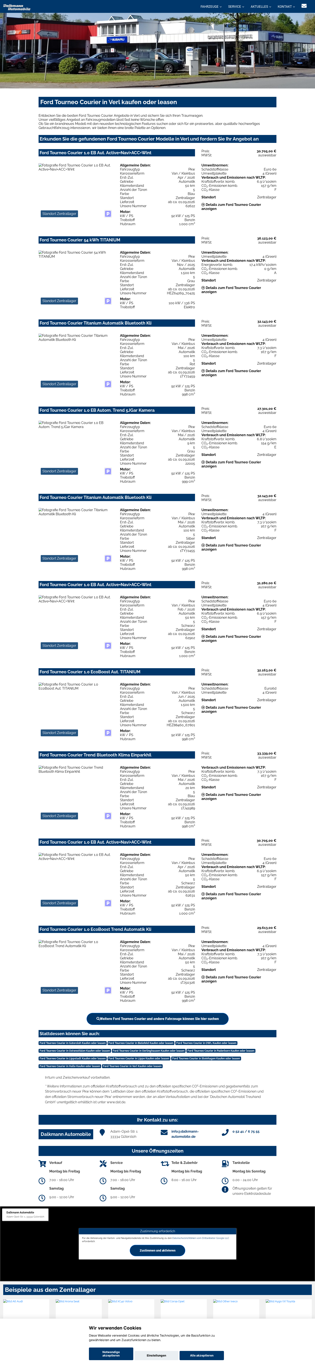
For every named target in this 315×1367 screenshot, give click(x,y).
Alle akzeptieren (201, 1355)
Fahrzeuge (210, 7)
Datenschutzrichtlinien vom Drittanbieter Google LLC (200, 1237)
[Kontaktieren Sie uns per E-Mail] (304, 6)
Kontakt (285, 7)
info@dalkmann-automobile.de (185, 1134)
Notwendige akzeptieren (111, 1353)
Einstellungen (156, 1355)
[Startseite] (17, 7)
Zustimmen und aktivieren (158, 1250)
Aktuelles (259, 7)
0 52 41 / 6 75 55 (246, 1131)
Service (234, 7)
